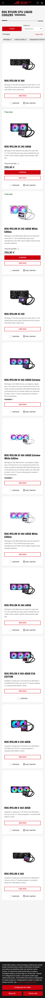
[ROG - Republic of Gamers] (22, 2)
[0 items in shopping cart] (42, 3)
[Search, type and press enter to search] (37, 3)
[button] (3, 2)
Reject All (12, 993)
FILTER (12, 29)
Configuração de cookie (22, 987)
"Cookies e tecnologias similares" (27, 982)
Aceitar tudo (33, 993)
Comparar (15, 103)
